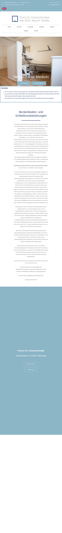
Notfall (36, 30)
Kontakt (52, 27)
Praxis (9, 27)
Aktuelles (41, 27)
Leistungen (30, 27)
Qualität (26, 30)
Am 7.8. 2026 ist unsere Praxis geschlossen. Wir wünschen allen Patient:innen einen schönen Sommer (31, 91)
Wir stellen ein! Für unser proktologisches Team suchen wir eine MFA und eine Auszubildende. (29, 98)
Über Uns (19, 27)
